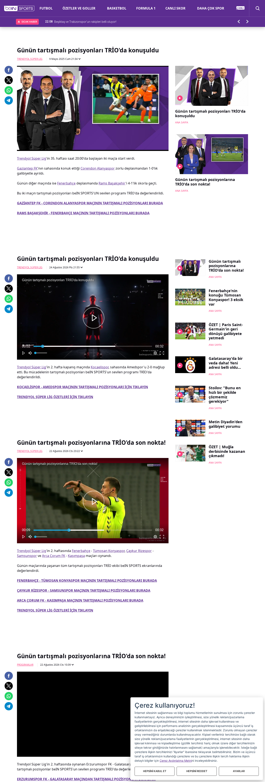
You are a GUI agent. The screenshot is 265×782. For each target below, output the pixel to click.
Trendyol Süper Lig (29, 59)
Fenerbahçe (66, 183)
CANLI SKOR (175, 8)
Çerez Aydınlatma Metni (176, 760)
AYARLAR (239, 771)
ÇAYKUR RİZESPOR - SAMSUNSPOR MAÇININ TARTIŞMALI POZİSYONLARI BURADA (83, 590)
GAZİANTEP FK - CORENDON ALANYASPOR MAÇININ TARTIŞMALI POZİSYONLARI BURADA (90, 203)
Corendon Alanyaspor (98, 168)
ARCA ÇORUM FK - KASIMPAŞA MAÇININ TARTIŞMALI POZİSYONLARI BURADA (80, 600)
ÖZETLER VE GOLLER (79, 8)
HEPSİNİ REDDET (196, 771)
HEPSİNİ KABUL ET (154, 771)
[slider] (93, 137)
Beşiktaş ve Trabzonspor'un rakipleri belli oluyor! (85, 21)
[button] (19, 8)
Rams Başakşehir (112, 183)
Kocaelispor (99, 367)
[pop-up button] (155, 144)
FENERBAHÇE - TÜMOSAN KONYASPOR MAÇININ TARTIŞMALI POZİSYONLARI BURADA (87, 580)
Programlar (25, 664)
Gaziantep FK (27, 168)
